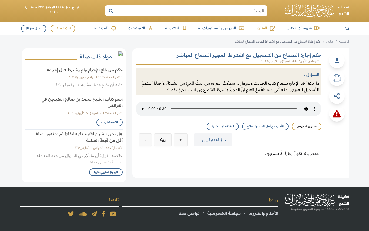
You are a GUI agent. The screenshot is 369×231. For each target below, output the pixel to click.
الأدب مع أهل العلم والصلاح (265, 126)
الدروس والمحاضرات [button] (216, 28)
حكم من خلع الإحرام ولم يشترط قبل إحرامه (85, 70)
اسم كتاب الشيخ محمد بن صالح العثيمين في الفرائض (82, 102)
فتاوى (329, 41)
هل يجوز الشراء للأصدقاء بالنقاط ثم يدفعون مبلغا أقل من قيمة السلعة (78, 137)
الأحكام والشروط (263, 213)
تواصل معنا (189, 213)
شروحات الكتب (299, 28)
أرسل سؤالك (33, 28)
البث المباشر (62, 28)
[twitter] (71, 213)
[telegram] (94, 213)
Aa (163, 140)
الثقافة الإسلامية (223, 126)
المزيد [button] (100, 28)
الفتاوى (261, 28)
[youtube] (113, 214)
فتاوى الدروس (307, 126)
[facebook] (103, 214)
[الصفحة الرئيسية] (317, 11)
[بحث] (110, 10)
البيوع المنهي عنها (106, 172)
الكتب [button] (171, 28)
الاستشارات (109, 122)
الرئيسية (344, 41)
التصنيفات (136, 28)
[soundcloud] (83, 214)
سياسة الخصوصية (224, 213)
